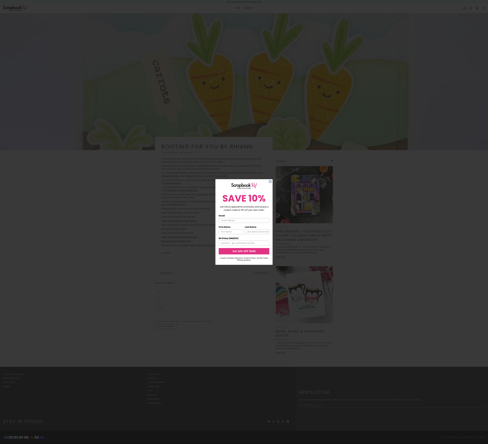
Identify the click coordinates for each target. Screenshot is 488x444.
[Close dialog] (270, 181)
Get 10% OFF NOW (244, 251)
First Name (224, 227)
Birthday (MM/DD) (229, 238)
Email (222, 215)
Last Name (250, 227)
